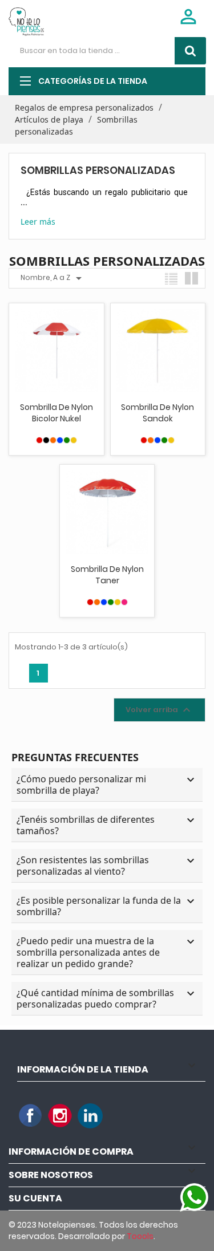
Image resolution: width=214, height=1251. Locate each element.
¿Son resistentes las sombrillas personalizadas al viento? (107, 866)
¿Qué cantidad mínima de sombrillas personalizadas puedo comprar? (107, 998)
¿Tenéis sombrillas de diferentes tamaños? (107, 825)
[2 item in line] (191, 278)
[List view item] (171, 278)
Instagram (60, 1115)
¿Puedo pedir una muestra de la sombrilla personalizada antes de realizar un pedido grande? (107, 952)
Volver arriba (159, 710)
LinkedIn (90, 1115)
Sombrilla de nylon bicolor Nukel (56, 412)
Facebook (30, 1115)
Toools (140, 1236)
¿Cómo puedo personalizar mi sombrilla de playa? (107, 785)
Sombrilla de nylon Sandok (157, 412)
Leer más (38, 221)
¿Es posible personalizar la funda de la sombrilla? (107, 906)
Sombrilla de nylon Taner (107, 574)
